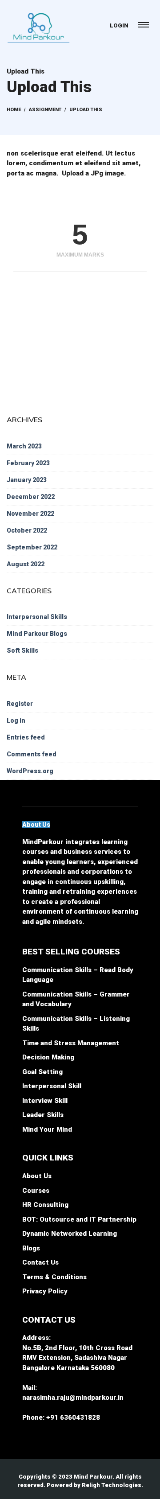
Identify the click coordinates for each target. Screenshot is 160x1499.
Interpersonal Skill (51, 1086)
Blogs (31, 1248)
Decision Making (48, 1057)
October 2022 (27, 530)
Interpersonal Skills (37, 616)
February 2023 (28, 463)
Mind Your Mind (47, 1129)
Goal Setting (42, 1072)
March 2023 (24, 446)
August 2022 (25, 564)
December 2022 (31, 496)
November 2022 (30, 513)
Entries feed (26, 737)
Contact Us (40, 1262)
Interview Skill (45, 1101)
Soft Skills (22, 650)
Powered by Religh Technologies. (95, 1485)
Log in (16, 720)
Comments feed (31, 754)
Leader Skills (43, 1115)
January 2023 (27, 479)
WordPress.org (30, 771)
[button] (36, 824)
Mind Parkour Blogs (37, 633)
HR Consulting (45, 1205)
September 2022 (32, 547)
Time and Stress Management (70, 1043)
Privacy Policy (45, 1291)
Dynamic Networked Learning (69, 1234)
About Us (37, 1176)
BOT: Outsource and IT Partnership (79, 1219)
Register (20, 703)
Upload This (25, 71)
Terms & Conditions (54, 1277)
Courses (35, 1191)
